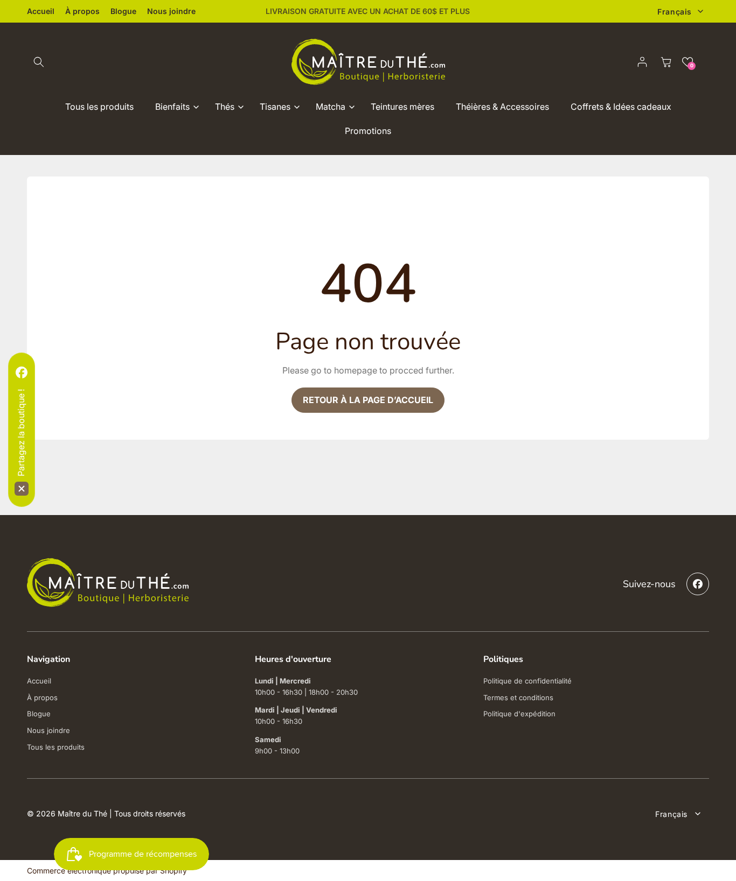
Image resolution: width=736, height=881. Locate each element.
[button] (39, 62)
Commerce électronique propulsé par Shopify (107, 870)
